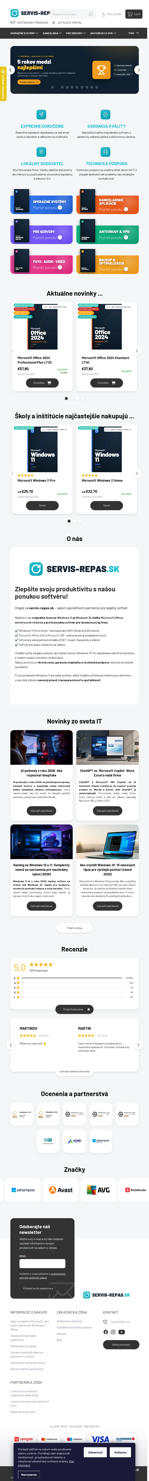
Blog (59, 1340)
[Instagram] (113, 1331)
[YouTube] (122, 1331)
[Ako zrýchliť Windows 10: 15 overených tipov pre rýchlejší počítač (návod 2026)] (107, 841)
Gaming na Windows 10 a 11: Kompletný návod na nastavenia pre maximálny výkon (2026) (41, 869)
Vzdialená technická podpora (74, 1327)
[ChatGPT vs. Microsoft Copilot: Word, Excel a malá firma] (107, 747)
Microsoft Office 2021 (32, 635)
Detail (42, 505)
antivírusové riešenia (29, 622)
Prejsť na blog (74, 927)
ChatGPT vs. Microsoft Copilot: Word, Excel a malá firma (107, 773)
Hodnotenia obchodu (69, 1321)
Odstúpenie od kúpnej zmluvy (28, 1362)
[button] (12, 70)
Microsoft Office (112, 617)
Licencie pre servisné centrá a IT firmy (29, 1403)
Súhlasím (120, 1452)
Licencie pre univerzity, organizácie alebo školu (24, 1393)
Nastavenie (29, 1474)
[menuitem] (24, 33)
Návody (61, 1333)
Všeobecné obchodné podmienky (23, 1337)
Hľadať (91, 14)
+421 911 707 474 (120, 1322)
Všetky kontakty (121, 1344)
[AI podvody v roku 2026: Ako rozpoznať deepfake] (41, 747)
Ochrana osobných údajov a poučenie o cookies (26, 1354)
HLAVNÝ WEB (58, 1426)
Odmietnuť (95, 1452)
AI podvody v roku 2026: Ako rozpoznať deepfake (41, 773)
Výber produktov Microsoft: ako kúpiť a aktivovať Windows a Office (29, 1325)
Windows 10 (83, 617)
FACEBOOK (75, 1426)
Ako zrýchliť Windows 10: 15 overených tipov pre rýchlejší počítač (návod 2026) (107, 869)
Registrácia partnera (22, 1411)
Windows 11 (64, 617)
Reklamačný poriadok (23, 1346)
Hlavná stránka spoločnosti (27, 1369)
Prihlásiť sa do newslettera (38, 1288)
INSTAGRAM (91, 1426)
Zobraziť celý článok (41, 810)
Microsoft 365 (56, 635)
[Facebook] (105, 1331)
